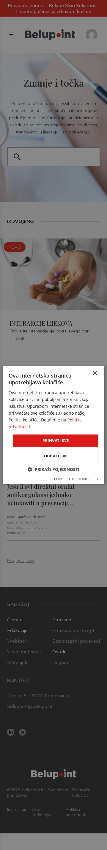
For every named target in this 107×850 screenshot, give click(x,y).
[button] (53, 469)
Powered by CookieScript (76, 479)
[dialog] (53, 425)
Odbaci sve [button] (55, 456)
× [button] (94, 373)
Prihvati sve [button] (56, 440)
